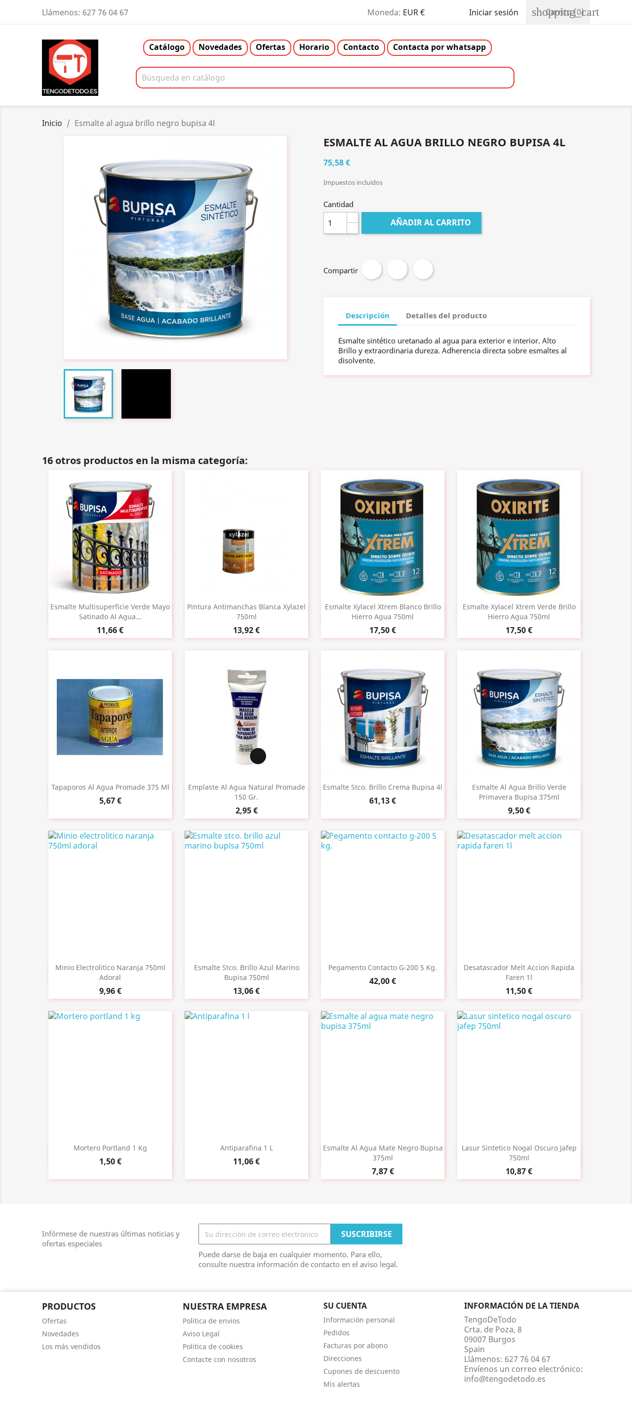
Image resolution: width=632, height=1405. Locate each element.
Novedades (220, 47)
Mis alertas (341, 1384)
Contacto (361, 47)
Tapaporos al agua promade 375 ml (110, 787)
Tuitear (397, 269)
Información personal (359, 1319)
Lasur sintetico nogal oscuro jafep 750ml (519, 1152)
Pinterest (423, 269)
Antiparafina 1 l (246, 1147)
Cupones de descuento (361, 1371)
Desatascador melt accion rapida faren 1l (519, 972)
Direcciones (342, 1358)
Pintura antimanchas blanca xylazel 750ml (246, 611)
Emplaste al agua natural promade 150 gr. (246, 792)
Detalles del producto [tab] (446, 315)
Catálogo (167, 47)
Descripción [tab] (368, 315)
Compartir (372, 269)
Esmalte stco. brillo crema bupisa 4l (382, 787)
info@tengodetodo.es (505, 1378)
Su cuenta (345, 1305)
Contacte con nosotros (219, 1359)
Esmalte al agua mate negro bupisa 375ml (383, 1152)
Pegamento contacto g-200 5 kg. (382, 967)
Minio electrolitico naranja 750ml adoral (110, 972)
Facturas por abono (355, 1345)
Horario (314, 47)
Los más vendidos (71, 1346)
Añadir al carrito (422, 222)
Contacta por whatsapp (439, 47)
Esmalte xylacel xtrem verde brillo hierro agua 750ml (519, 611)
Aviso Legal (201, 1333)
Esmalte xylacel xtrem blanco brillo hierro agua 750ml (383, 611)
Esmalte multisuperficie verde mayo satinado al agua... (110, 611)
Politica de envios (211, 1320)
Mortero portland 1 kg (110, 1147)
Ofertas (270, 47)
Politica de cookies (213, 1346)
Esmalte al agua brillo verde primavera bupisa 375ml (519, 792)
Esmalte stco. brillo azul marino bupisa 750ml (246, 972)
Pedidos (336, 1332)
